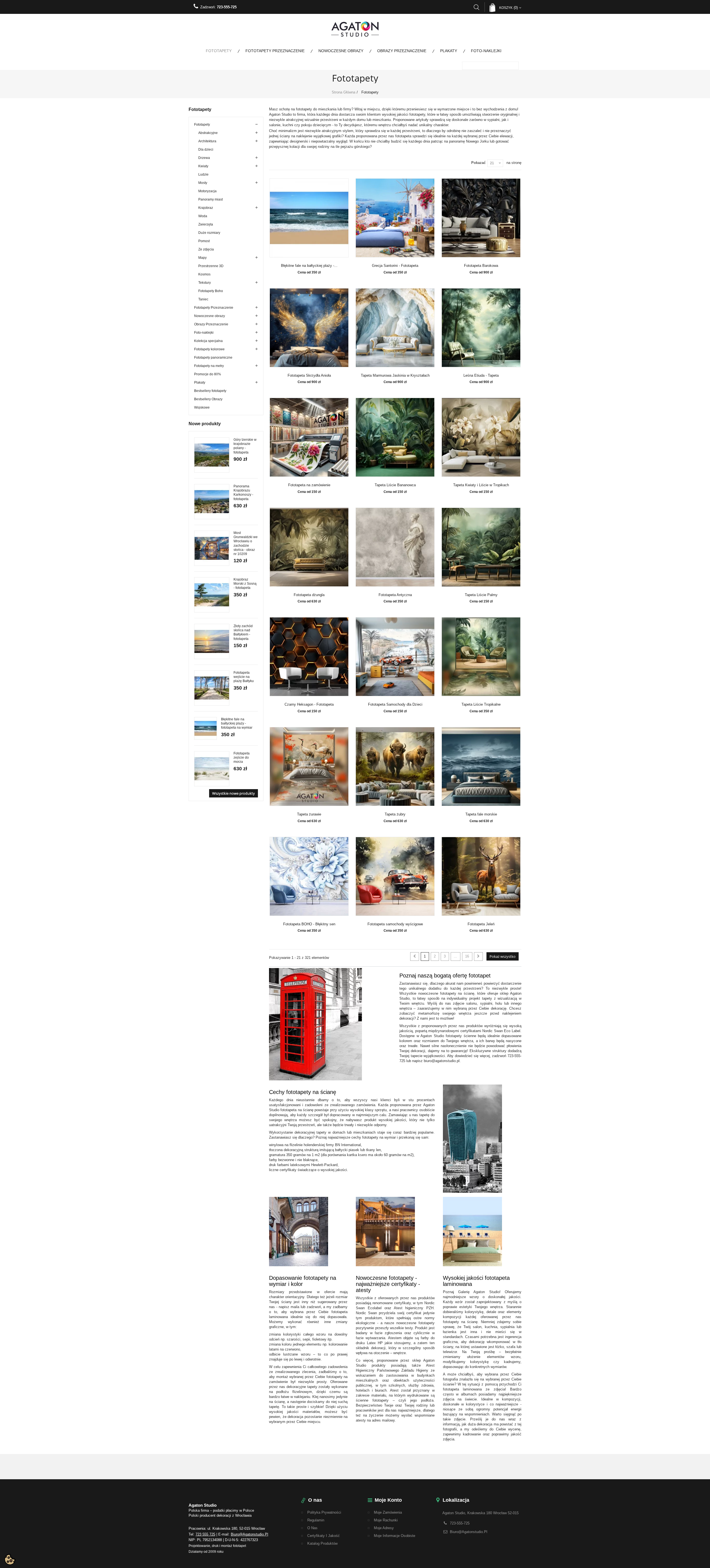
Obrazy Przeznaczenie (401, 51)
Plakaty (448, 51)
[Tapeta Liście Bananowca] (395, 437)
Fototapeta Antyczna (395, 595)
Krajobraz (205, 208)
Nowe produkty (205, 423)
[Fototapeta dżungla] (309, 547)
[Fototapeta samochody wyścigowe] (395, 876)
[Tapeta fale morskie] (481, 766)
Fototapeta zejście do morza (242, 757)
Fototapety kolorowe (209, 349)
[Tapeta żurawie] (309, 766)
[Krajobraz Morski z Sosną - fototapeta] (211, 594)
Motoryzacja (207, 191)
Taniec (203, 299)
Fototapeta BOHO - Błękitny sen (309, 924)
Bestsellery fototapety (210, 391)
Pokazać (478, 163)
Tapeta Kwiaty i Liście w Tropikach (481, 485)
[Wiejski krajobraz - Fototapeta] (211, 501)
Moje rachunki (386, 1520)
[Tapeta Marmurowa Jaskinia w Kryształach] (395, 327)
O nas (312, 1528)
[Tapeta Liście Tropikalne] (481, 656)
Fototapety (219, 51)
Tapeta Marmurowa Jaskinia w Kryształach (395, 376)
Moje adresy (384, 1528)
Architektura (207, 141)
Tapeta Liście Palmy (481, 595)
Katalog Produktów (322, 1543)
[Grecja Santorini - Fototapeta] (395, 217)
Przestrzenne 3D (211, 266)
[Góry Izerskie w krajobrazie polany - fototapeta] (211, 455)
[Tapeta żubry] (395, 766)
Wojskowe (202, 407)
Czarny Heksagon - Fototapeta (309, 704)
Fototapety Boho (210, 291)
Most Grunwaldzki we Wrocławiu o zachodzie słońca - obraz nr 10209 (246, 543)
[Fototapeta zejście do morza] (211, 768)
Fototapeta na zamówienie (309, 485)
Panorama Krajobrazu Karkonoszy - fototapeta (243, 492)
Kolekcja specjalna (208, 341)
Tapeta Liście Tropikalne (481, 704)
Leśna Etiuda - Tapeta (481, 376)
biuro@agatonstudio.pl (249, 1534)
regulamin (315, 1520)
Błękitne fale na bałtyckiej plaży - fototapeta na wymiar (236, 723)
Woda (202, 216)
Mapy (202, 258)
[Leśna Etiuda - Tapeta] (481, 327)
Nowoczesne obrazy (340, 51)
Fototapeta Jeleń (481, 924)
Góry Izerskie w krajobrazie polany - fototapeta (245, 446)
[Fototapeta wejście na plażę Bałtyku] (211, 688)
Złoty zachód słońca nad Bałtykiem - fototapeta (243, 632)
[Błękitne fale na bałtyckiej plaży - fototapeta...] (309, 217)
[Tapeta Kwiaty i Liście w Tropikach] (481, 437)
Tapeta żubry (395, 814)
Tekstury (204, 283)
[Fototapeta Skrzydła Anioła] (309, 327)
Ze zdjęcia (206, 249)
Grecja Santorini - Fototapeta (395, 266)
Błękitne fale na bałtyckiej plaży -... (309, 266)
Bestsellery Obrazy (208, 399)
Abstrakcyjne (208, 133)
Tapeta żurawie (309, 814)
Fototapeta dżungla (309, 595)
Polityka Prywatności (324, 1512)
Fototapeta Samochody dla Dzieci (395, 704)
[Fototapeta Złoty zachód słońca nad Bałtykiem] (211, 641)
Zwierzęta (205, 224)
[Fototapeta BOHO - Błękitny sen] (309, 876)
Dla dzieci (205, 149)
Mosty (202, 183)
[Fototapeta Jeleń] (481, 876)
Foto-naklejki (486, 51)
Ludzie (203, 174)
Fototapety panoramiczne (213, 357)
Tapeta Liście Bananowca (395, 485)
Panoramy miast (210, 199)
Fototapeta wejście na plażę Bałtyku (244, 677)
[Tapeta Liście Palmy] (481, 547)
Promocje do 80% (207, 374)
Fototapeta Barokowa (481, 266)
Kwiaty (203, 166)
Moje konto (388, 1500)
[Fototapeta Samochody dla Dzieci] (395, 656)
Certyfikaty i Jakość (323, 1536)
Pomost (204, 241)
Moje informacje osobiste (394, 1536)
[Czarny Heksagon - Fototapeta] (309, 656)
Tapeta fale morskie (481, 814)
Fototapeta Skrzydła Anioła (309, 376)
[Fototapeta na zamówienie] (309, 437)
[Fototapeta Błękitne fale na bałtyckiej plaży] (205, 728)
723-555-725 (227, 7)
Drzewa (204, 158)
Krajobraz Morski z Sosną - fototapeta (245, 583)
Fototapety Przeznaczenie (275, 51)
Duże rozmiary (209, 233)
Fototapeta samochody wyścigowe (395, 924)
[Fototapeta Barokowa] (481, 217)
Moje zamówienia (388, 1512)
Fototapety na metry (209, 366)
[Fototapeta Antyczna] (395, 547)
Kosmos (204, 274)
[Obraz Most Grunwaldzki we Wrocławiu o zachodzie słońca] (211, 548)
